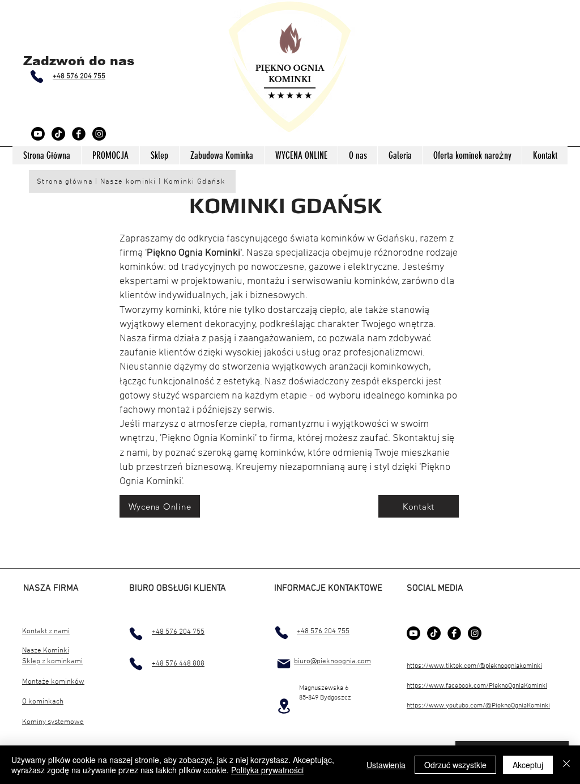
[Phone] (36, 76)
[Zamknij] (566, 765)
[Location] (283, 706)
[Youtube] (38, 134)
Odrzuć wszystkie (455, 764)
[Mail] (283, 663)
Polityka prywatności (267, 769)
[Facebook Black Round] (79, 134)
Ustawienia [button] (386, 764)
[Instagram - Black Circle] (99, 134)
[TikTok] (58, 134)
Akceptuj (528, 764)
